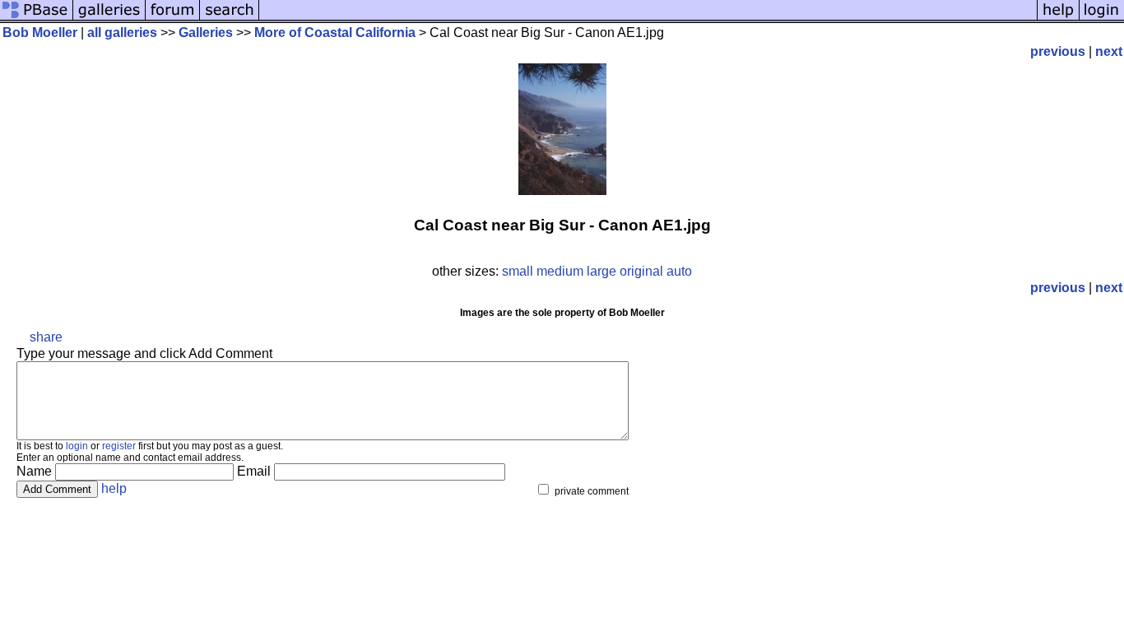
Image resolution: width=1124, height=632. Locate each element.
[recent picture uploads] (109, 19)
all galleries (122, 33)
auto (679, 271)
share (46, 337)
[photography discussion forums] (173, 19)
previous (1057, 51)
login (77, 446)
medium (559, 271)
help (114, 488)
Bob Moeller (39, 33)
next (1108, 51)
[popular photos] (648, 19)
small (517, 271)
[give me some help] (1058, 19)
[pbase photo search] (229, 19)
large (601, 271)
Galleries (206, 33)
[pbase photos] (36, 19)
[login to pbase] (1102, 19)
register (119, 446)
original (641, 271)
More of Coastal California (335, 33)
